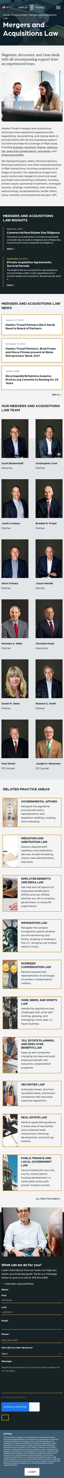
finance (41, 147)
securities (30, 147)
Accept (32, 1472)
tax (3, 150)
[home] (32, 7)
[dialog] (32, 1454)
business (18, 147)
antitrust (52, 147)
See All (56, 394)
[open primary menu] (58, 7)
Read (10, 248)
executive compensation (21, 150)
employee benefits (12, 154)
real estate (44, 150)
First (3, 1295)
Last (4, 1307)
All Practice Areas (47, 1198)
